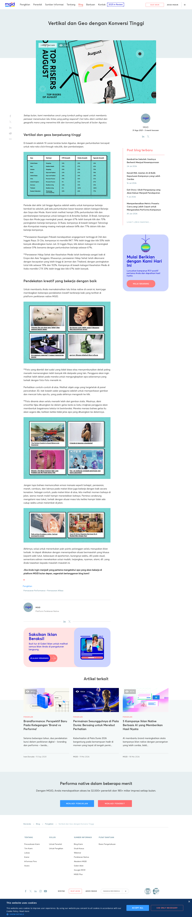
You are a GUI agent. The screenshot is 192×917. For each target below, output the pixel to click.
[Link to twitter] (30, 891)
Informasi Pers (30, 861)
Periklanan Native (81, 857)
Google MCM (79, 870)
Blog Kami (78, 844)
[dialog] (96, 908)
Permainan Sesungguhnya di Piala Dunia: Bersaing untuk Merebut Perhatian (96, 725)
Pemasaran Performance (34, 590)
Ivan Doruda (29, 756)
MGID (38, 607)
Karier (26, 857)
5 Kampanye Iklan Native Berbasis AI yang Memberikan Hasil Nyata (143, 725)
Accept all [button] (137, 908)
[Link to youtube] (45, 891)
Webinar (77, 853)
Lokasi (27, 853)
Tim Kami (28, 848)
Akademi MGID (80, 861)
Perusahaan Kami (32, 844)
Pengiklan (96, 31)
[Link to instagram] (40, 891)
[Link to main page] (10, 4)
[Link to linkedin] (35, 891)
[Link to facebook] (26, 891)
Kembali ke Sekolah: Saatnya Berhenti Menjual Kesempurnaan (143, 161)
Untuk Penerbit (55, 844)
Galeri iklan (78, 866)
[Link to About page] (151, 891)
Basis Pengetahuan (107, 844)
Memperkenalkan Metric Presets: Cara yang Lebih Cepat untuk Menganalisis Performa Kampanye (144, 206)
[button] (36, 837)
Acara (26, 866)
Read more (24, 911)
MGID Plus (78, 874)
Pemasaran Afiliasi (55, 590)
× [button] (189, 902)
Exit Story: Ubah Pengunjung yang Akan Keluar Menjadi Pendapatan (143, 191)
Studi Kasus (79, 848)
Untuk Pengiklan (56, 848)
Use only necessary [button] (167, 908)
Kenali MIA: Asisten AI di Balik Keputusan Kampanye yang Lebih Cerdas (143, 176)
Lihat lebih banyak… (139, 222)
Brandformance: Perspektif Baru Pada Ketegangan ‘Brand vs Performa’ (45, 725)
